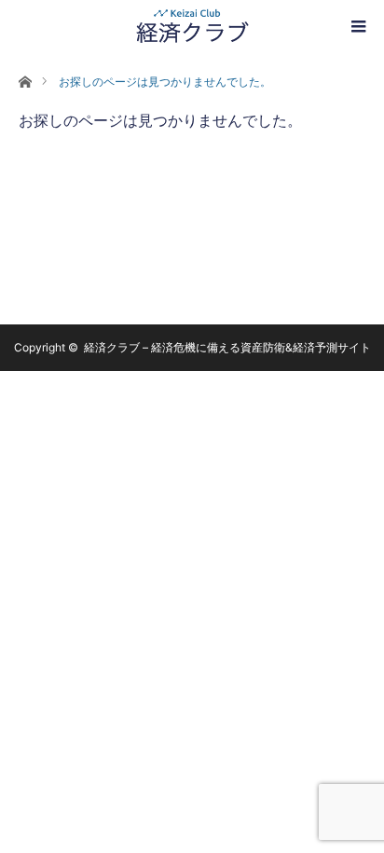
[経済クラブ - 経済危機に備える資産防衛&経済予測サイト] (192, 26)
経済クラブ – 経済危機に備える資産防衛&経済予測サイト (227, 347)
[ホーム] (25, 82)
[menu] (358, 26)
